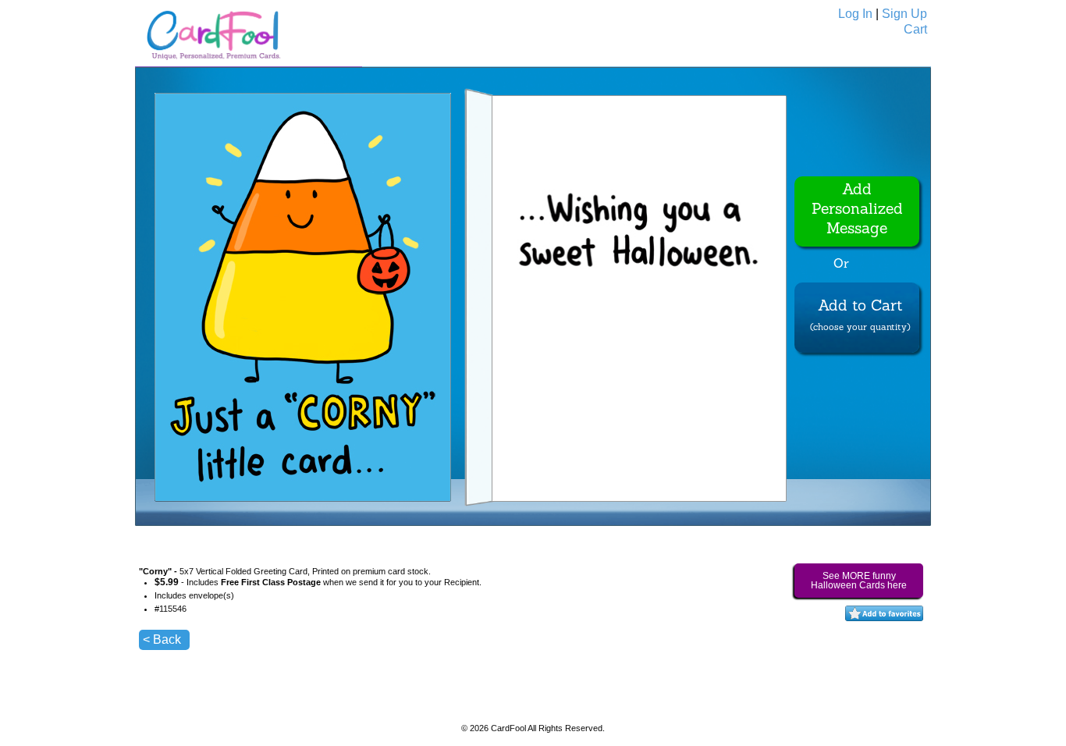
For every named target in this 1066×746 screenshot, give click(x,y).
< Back (162, 639)
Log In (855, 13)
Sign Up (904, 13)
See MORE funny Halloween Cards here (859, 580)
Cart (915, 29)
